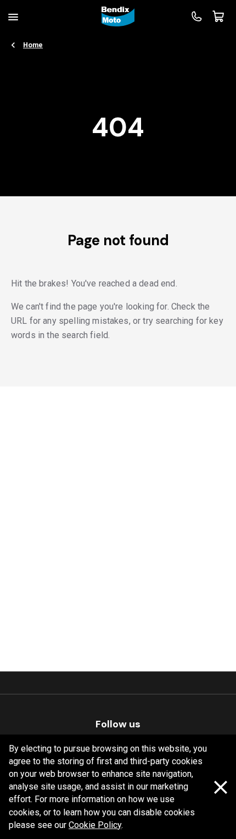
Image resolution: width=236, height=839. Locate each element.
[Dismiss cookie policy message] (220, 787)
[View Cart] (218, 16)
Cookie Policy (95, 825)
